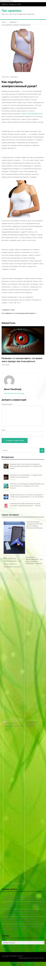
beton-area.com (30, 963)
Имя (4, 430)
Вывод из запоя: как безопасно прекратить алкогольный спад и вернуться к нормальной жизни (26, 466)
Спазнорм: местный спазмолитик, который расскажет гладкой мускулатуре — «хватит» (23, 927)
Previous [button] (3, 348)
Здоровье (14, 77)
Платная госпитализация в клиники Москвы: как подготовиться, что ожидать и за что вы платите (20, 361)
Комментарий (7, 404)
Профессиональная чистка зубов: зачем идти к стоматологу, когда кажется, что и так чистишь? (21, 920)
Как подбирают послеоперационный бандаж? (18, 313)
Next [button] (43, 348)
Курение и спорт (9, 310)
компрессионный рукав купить (32, 114)
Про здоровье (12, 10)
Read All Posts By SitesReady (14, 393)
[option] (23, 347)
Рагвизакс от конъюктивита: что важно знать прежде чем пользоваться (23, 905)
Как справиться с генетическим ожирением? (32, 724)
